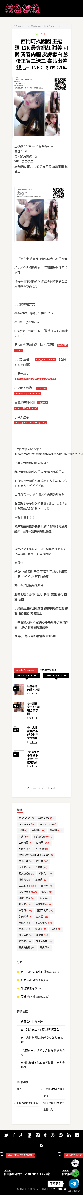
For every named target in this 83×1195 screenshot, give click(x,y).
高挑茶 (45, 947)
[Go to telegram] (74, 1183)
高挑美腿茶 (27, 947)
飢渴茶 (25, 941)
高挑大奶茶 (44, 941)
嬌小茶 (42, 861)
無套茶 (45, 898)
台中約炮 (41, 849)
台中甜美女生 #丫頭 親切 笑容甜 (40, 1029)
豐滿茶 (25, 929)
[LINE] (75, 1173)
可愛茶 (25, 849)
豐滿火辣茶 (43, 923)
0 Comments (53, 26)
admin (33, 693)
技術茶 (25, 879)
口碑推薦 (25, 842)
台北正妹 (25, 861)
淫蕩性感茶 (28, 892)
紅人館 (42, 916)
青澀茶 (56, 929)
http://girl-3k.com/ (45, 359)
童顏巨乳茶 (45, 910)
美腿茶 (25, 923)
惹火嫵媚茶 (26, 873)
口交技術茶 (43, 836)
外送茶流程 (27, 988)
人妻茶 (24, 836)
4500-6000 (46, 818)
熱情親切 (43, 904)
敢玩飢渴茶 (28, 886)
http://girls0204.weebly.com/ (30, 422)
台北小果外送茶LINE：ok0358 (36, 855)
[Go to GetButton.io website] (74, 1191)
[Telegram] (75, 1163)
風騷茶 (42, 935)
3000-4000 (26, 818)
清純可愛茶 (27, 898)
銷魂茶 (40, 929)
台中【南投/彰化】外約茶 (36, 971)
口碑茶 (43, 842)
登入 (19, 1089)
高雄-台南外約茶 (31, 996)
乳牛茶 (56, 830)
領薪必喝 (25, 935)
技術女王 (45, 873)
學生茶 (25, 867)
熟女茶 (25, 904)
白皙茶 (25, 910)
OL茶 (23, 830)
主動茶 (38, 830)
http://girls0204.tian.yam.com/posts (35, 379)
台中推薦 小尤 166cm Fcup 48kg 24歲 (27, 1174)
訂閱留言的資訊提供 (27, 1103)
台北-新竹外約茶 (48, 670)
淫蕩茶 (47, 892)
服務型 (47, 886)
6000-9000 (27, 824)
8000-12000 (48, 824)
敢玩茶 (41, 879)
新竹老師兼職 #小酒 (33, 1021)
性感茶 (41, 867)
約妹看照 (25, 916)
